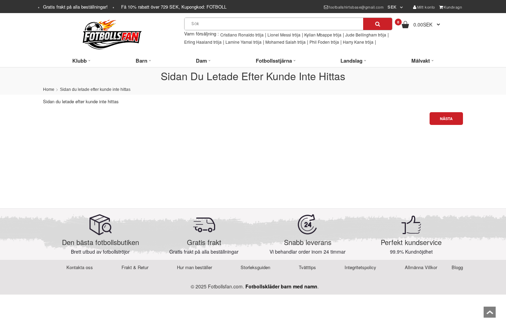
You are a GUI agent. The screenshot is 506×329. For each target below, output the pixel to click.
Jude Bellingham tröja (365, 35)
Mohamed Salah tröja (285, 42)
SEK (392, 7)
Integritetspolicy (360, 267)
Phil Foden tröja (324, 42)
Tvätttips (307, 267)
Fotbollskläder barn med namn (281, 286)
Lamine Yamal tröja (243, 42)
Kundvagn (453, 7)
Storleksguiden (255, 267)
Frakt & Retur (135, 267)
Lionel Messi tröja (284, 35)
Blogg (457, 267)
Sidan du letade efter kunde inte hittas (95, 89)
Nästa (446, 118)
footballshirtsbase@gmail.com (356, 7)
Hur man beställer (194, 267)
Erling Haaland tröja (203, 42)
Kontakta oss (79, 267)
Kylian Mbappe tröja (322, 35)
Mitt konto (426, 7)
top (490, 314)
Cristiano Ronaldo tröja (242, 35)
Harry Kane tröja (358, 42)
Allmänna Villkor (421, 267)
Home (48, 89)
